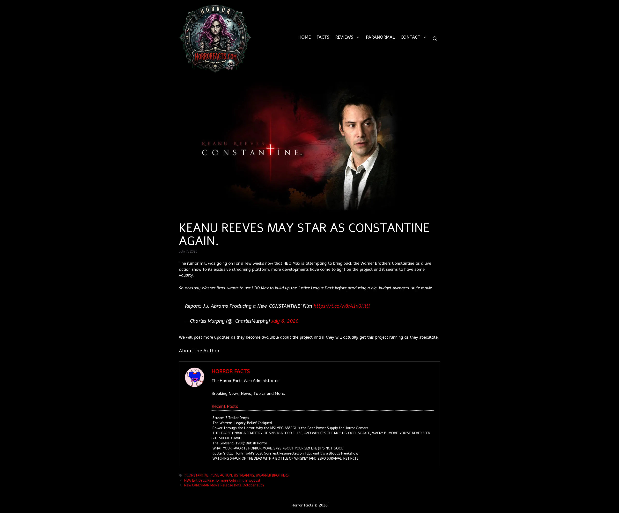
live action (222, 475)
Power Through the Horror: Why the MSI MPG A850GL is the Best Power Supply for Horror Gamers (290, 428)
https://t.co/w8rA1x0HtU (342, 306)
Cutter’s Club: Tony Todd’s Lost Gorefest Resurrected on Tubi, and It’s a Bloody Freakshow (285, 453)
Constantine (197, 475)
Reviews (344, 37)
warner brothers (273, 475)
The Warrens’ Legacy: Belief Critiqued (242, 423)
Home (304, 37)
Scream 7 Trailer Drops (231, 418)
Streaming (245, 475)
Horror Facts (231, 371)
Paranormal (380, 37)
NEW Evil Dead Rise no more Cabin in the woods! (222, 480)
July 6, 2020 (285, 321)
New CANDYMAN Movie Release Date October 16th (224, 485)
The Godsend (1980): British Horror (240, 443)
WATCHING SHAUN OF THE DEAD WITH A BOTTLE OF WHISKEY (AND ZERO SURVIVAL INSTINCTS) (286, 458)
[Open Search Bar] (435, 38)
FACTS (323, 37)
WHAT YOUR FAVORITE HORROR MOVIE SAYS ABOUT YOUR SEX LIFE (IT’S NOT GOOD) (279, 448)
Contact (410, 37)
